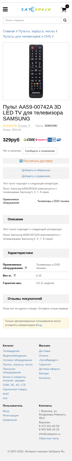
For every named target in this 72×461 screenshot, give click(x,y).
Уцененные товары (15, 389)
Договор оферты (49, 368)
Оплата (43, 355)
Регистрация (11, 415)
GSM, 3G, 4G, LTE (14, 384)
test (5, 398)
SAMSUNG (51, 125)
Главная (9, 31)
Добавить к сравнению (36, 176)
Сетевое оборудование (17, 360)
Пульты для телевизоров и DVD (27, 36)
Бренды (44, 373)
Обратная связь (49, 438)
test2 (6, 393)
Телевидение (11, 350)
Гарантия (45, 364)
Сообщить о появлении (40, 150)
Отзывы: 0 (24, 125)
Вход (39, 325)
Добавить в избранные (36, 170)
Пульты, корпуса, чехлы (36, 31)
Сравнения (10, 419)
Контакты (44, 377)
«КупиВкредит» (48, 360)
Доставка (44, 350)
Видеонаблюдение (14, 355)
